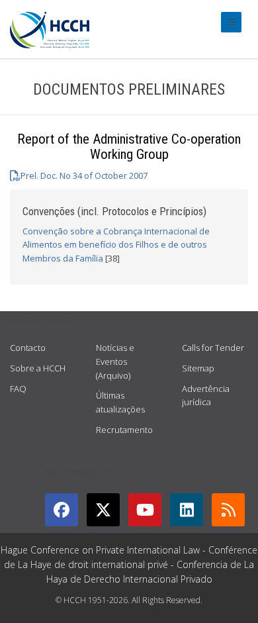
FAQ (18, 389)
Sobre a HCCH (37, 368)
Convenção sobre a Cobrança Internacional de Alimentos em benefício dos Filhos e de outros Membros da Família (116, 245)
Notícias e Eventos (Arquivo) (115, 361)
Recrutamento (124, 430)
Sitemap (198, 368)
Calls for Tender (213, 348)
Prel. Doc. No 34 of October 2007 (84, 175)
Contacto (28, 348)
